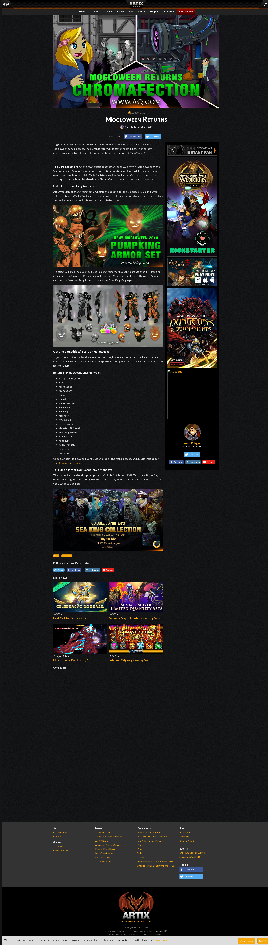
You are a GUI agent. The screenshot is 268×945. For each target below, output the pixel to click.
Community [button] (124, 11)
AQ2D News (101, 841)
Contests (142, 845)
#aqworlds (66, 556)
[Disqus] (108, 704)
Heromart (184, 836)
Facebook (135, 136)
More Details (246, 940)
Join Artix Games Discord (150, 841)
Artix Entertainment (153, 931)
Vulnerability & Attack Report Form (155, 861)
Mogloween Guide (70, 462)
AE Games (58, 846)
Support (154, 11)
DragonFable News (105, 849)
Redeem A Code (187, 841)
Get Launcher (186, 11)
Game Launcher (61, 850)
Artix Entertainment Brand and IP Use (156, 865)
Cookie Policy (161, 940)
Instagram (94, 570)
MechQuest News (104, 853)
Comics (141, 849)
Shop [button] (140, 11)
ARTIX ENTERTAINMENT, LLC (136, 921)
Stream (140, 857)
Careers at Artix (61, 832)
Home (82, 11)
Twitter (155, 136)
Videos (140, 853)
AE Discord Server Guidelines (152, 836)
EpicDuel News (102, 857)
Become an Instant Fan (149, 832)
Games (95, 11)
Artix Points (185, 832)
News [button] (107, 11)
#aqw (56, 556)
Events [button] (168, 11)
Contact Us (59, 836)
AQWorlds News (103, 832)
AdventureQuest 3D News (108, 836)
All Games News (103, 861)
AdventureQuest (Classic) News (111, 845)
